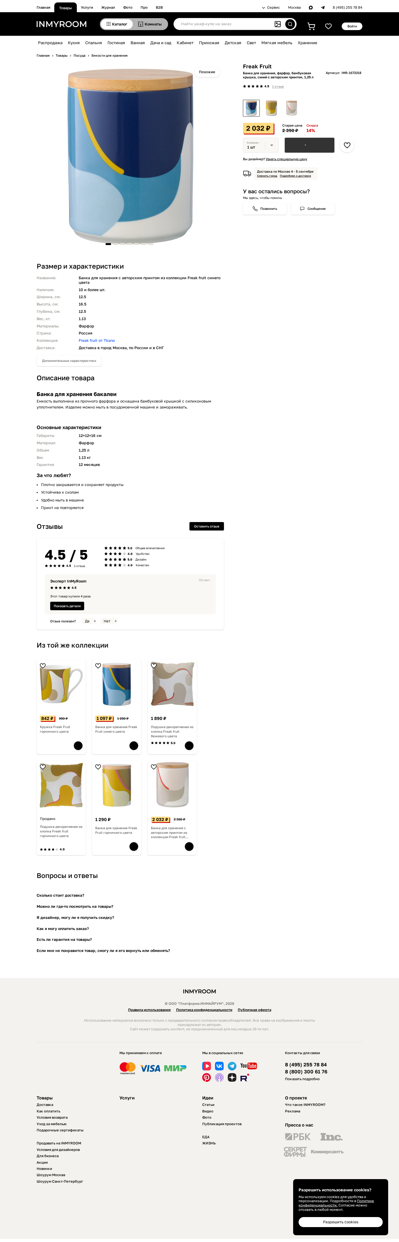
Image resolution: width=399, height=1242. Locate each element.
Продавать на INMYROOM (59, 1143)
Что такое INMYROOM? (305, 1104)
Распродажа (50, 42)
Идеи (207, 1098)
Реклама (292, 1111)
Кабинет (185, 42)
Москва (294, 7)
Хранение (307, 42)
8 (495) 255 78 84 (347, 7)
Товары (65, 8)
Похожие (207, 72)
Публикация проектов (222, 1124)
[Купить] (309, 145)
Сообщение (317, 209)
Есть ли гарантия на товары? (64, 939)
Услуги (87, 7)
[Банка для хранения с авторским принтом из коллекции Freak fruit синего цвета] (251, 108)
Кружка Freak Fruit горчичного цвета (55, 729)
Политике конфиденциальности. (336, 1203)
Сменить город (267, 175)
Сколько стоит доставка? (60, 895)
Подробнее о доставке (295, 175)
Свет (251, 42)
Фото (127, 7)
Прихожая (209, 42)
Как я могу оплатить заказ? (63, 928)
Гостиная (116, 42)
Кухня (74, 42)
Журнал (108, 7)
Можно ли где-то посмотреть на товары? (75, 906)
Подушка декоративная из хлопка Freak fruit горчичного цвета (61, 831)
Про (144, 7)
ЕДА (206, 1137)
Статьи (208, 1104)
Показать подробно (302, 1079)
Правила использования (149, 1010)
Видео (207, 1111)
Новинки (44, 1168)
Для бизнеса (48, 1156)
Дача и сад (160, 42)
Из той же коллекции (72, 645)
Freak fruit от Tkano (97, 340)
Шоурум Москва (51, 1175)
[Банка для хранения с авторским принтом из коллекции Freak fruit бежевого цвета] (291, 108)
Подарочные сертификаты (60, 1130)
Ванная (138, 42)
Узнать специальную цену (286, 159)
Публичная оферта (254, 1010)
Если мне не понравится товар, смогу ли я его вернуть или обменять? (103, 950)
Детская (233, 42)
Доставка (45, 1104)
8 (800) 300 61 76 (306, 1071)
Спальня (93, 42)
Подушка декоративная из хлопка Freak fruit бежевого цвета (172, 731)
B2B (159, 7)
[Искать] (290, 24)
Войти (352, 26)
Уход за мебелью (51, 1124)
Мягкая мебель (276, 42)
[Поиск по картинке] (278, 24)
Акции (42, 1162)
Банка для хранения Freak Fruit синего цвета (116, 729)
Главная (43, 7)
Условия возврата (52, 1117)
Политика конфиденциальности (204, 1010)
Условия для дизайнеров (58, 1149)
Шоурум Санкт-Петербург (60, 1181)
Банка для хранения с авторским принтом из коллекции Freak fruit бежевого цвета (169, 832)
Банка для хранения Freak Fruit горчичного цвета (116, 830)
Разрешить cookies (340, 1222)
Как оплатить (48, 1111)
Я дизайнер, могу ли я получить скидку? (75, 917)
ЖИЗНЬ (209, 1143)
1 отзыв (278, 86)
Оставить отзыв (206, 526)
